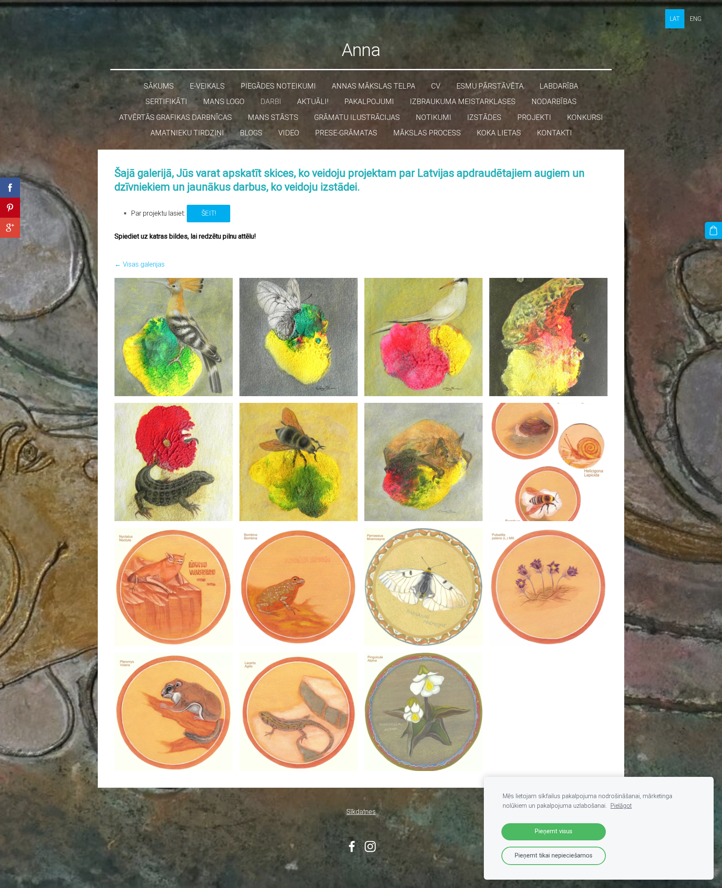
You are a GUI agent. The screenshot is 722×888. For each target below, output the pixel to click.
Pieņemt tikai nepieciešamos (553, 855)
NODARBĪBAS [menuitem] (554, 101)
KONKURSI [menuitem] (585, 117)
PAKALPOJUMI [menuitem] (369, 101)
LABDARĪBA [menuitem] (558, 86)
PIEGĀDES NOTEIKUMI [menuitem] (278, 86)
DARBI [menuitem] (270, 101)
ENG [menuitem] (696, 18)
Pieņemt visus (553, 831)
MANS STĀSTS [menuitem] (273, 117)
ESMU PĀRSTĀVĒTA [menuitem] (490, 86)
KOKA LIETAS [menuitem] (499, 133)
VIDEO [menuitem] (288, 133)
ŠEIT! (208, 213)
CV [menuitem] (435, 86)
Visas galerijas (144, 264)
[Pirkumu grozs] (713, 230)
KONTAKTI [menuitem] (554, 133)
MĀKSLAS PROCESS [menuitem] (427, 133)
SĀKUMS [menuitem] (159, 86)
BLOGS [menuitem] (251, 133)
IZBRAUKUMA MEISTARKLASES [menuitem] (463, 101)
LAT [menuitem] (675, 18)
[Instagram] (370, 846)
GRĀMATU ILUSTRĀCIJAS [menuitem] (357, 117)
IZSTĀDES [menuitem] (484, 117)
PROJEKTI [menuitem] (534, 117)
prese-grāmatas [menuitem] (346, 133)
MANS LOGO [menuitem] (223, 101)
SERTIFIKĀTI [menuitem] (166, 101)
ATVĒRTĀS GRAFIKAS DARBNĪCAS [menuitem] (175, 117)
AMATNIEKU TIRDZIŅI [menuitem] (187, 133)
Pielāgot (621, 805)
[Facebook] (351, 846)
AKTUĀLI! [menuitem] (312, 101)
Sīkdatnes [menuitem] (361, 812)
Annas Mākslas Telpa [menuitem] (373, 86)
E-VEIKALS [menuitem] (207, 86)
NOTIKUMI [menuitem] (433, 117)
